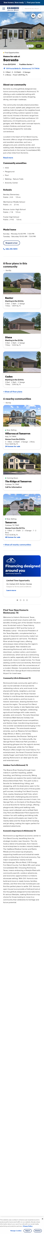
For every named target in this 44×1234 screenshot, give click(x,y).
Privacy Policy (27, 1226)
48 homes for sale (12, 537)
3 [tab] (24, 600)
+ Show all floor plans (12, 391)
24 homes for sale (12, 446)
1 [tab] (18, 600)
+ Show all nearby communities (17, 545)
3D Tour (30, 46)
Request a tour (12, 243)
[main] (22, 623)
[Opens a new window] (33, 16)
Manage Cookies (16, 1231)
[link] (22, 30)
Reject (27, 1231)
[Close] (42, 1218)
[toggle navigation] (3, 9)
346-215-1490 (11, 249)
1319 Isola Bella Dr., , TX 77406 (22, 68)
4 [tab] (27, 600)
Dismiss (38, 1231)
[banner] (22, 2)
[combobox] (32, 8)
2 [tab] (21, 600)
